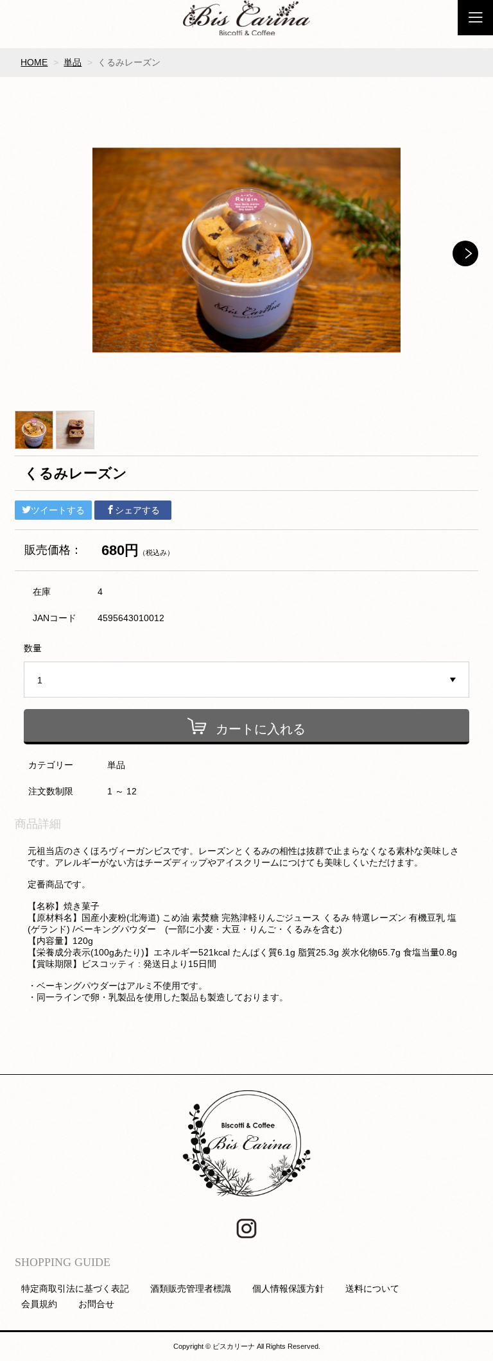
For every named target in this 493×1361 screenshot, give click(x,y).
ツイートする (58, 510)
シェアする (137, 510)
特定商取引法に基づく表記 (75, 1288)
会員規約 (39, 1303)
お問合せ (96, 1303)
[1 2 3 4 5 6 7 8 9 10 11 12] (246, 680)
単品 (73, 62)
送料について (372, 1288)
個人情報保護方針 (288, 1288)
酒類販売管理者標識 (190, 1288)
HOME (34, 62)
